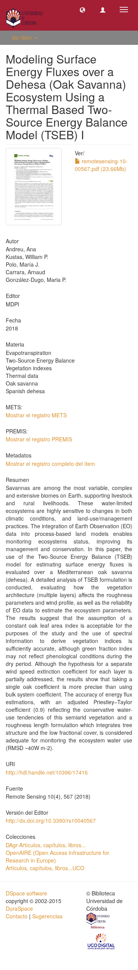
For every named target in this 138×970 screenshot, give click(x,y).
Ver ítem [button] (22, 37)
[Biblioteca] (98, 921)
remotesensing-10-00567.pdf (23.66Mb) (101, 165)
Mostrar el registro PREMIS (39, 439)
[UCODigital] (101, 940)
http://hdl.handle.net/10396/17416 (47, 772)
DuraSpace (19, 908)
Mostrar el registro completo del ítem (50, 463)
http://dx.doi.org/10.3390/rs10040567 (51, 820)
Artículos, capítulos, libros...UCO (45, 868)
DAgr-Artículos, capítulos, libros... (46, 845)
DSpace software (26, 893)
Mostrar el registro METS (36, 415)
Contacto (17, 916)
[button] (82, 9)
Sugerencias (47, 916)
